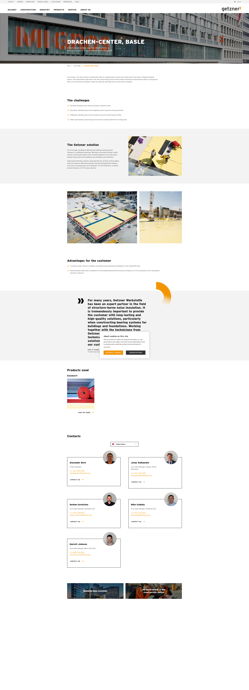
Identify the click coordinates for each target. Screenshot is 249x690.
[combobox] (239, 2)
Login (77, 2)
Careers (20, 2)
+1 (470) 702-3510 (138, 513)
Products (59, 10)
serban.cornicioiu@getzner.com (81, 515)
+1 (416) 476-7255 (138, 473)
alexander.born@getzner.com (80, 473)
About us (85, 10)
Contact (11, 2)
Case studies (55, 2)
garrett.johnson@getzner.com (80, 554)
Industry (45, 10)
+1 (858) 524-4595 (77, 552)
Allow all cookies (113, 352)
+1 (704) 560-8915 (77, 513)
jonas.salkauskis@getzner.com (141, 475)
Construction (28, 10)
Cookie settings (135, 352)
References (68, 2)
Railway (12, 10)
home (68, 66)
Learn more (107, 347)
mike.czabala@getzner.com (140, 515)
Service (72, 10)
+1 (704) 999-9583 (77, 471)
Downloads (30, 2)
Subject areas (43, 2)
